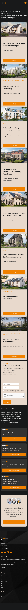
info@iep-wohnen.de (4, 549)
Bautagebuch (3, 583)
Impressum (3, 594)
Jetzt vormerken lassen (14, 438)
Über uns (2, 579)
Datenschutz (3, 596)
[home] (3, 3)
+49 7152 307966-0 (4, 548)
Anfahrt (2, 587)
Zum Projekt (14, 61)
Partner (2, 585)
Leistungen (3, 577)
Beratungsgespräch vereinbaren (14, 522)
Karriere (2, 575)
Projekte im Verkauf (4, 581)
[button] (25, 3)
